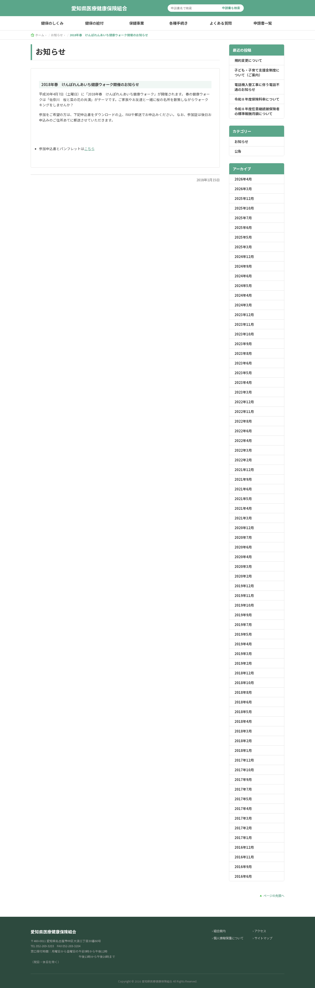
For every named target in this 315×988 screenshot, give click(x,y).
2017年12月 (244, 760)
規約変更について (248, 60)
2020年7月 (243, 537)
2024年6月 (243, 275)
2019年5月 (243, 634)
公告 (238, 151)
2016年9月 (243, 866)
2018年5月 (243, 711)
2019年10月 (244, 605)
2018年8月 (243, 692)
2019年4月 (243, 643)
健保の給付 (94, 23)
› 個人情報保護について (228, 938)
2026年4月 (243, 179)
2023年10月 (244, 334)
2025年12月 (244, 198)
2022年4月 (243, 440)
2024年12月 (244, 256)
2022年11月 (244, 411)
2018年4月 (243, 721)
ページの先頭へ (273, 895)
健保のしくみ (52, 23)
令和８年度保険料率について (257, 99)
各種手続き (178, 23)
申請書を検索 (231, 8)
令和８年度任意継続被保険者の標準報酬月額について (257, 111)
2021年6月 (243, 489)
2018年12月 (244, 673)
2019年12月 (244, 585)
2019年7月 (243, 624)
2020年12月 (244, 527)
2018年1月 (243, 750)
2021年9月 (243, 479)
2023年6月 (243, 363)
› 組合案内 (219, 931)
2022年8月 (243, 421)
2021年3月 (243, 518)
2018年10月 (244, 682)
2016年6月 (243, 876)
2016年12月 (244, 847)
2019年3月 (243, 653)
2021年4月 (243, 508)
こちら (89, 148)
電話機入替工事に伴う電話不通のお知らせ (257, 87)
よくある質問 (221, 23)
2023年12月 (244, 314)
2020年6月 (243, 547)
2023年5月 (243, 372)
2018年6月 (243, 702)
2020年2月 (243, 576)
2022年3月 (243, 450)
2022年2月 (243, 459)
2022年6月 (243, 430)
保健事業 (136, 23)
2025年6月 (243, 227)
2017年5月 (243, 798)
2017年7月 (243, 789)
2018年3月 (243, 731)
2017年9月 (243, 779)
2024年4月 (243, 295)
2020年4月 (243, 556)
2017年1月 (243, 837)
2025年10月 (244, 208)
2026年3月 (243, 188)
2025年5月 (243, 237)
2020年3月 (243, 566)
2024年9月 (243, 266)
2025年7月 (243, 217)
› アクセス (259, 931)
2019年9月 (243, 614)
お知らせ (241, 141)
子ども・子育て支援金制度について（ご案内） (257, 72)
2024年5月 (243, 285)
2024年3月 (243, 305)
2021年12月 (244, 469)
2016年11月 (244, 856)
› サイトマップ (262, 938)
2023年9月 (243, 343)
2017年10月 (244, 769)
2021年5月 (243, 498)
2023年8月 (243, 353)
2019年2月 (243, 663)
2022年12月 (244, 401)
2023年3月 (243, 392)
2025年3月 (243, 246)
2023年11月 (244, 324)
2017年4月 (243, 808)
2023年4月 (243, 382)
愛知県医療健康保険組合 (99, 8)
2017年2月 (243, 827)
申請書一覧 (262, 23)
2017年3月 (243, 818)
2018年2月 (243, 740)
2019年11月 (244, 595)
